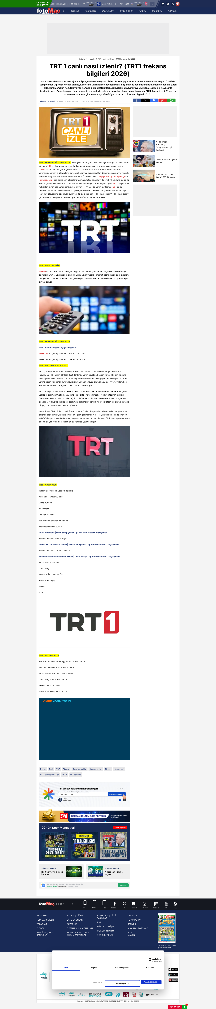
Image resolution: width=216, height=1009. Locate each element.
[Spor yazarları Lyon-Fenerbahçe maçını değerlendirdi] (84, 845)
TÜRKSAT (43, 353)
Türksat (108, 769)
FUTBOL (40, 928)
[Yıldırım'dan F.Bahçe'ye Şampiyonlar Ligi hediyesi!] (144, 146)
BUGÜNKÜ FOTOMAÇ (138, 928)
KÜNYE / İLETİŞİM (105, 926)
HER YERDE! (64, 904)
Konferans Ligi (45, 180)
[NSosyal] (154, 100)
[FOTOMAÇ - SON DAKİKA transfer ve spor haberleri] (48, 11)
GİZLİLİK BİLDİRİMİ (105, 931)
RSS (99, 922)
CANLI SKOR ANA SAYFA (42, 3)
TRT (49, 166)
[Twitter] (145, 100)
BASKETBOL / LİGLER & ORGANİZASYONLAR (78, 933)
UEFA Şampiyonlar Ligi (49, 775)
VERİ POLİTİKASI (105, 935)
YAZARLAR (41, 924)
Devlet (42, 169)
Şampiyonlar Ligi (105, 176)
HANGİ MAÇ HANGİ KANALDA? (45, 933)
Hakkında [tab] (150, 968)
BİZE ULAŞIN (131, 933)
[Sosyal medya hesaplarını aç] (172, 4)
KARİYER (132, 924)
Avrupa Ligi (119, 176)
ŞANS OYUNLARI (75, 920)
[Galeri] (168, 4)
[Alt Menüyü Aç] (64, 10)
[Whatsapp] (171, 100)
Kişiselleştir (121, 983)
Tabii (114, 187)
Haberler (82, 59)
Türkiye (42, 271)
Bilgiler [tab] (94, 968)
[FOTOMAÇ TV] (162, 4)
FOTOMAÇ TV (134, 920)
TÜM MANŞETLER (45, 920)
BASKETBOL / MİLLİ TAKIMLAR (106, 916)
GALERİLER (133, 915)
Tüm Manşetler (120, 828)
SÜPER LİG (72, 924)
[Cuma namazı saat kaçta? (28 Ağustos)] (144, 176)
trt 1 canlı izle (75, 775)
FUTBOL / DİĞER (75, 915)
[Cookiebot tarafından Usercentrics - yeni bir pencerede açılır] (151, 960)
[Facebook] (137, 100)
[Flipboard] (162, 100)
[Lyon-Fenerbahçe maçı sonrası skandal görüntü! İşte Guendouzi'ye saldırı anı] (55, 845)
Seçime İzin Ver (97, 982)
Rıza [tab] (66, 968)
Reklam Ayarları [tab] (122, 968)
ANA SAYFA (42, 915)
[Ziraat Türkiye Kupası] (178, 4)
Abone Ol (123, 885)
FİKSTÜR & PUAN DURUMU (80, 928)
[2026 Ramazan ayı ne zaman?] (144, 161)
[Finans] (84, 815)
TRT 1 (115, 183)
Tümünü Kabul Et (151, 982)
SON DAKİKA (175, 1007)
